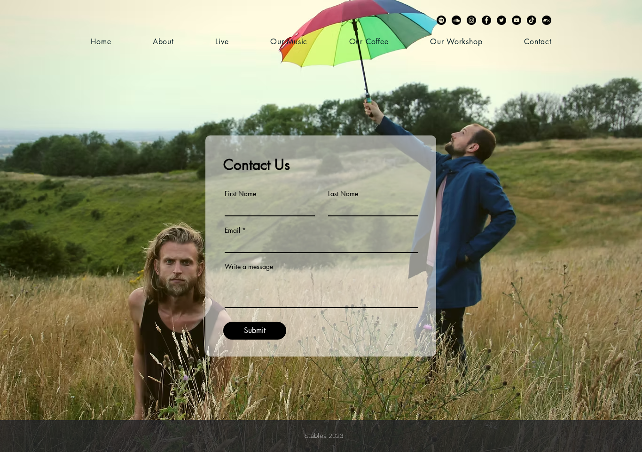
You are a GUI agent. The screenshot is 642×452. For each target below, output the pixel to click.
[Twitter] (501, 20)
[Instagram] (471, 20)
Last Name (343, 193)
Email (232, 230)
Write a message (249, 266)
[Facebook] (486, 20)
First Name (240, 193)
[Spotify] (441, 20)
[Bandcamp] (546, 20)
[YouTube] (516, 20)
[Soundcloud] (456, 20)
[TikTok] (531, 20)
